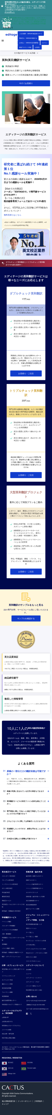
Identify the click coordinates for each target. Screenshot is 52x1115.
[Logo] (12, 35)
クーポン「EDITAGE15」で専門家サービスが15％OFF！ (25, 193)
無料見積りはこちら (12, 214)
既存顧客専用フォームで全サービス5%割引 (25, 201)
